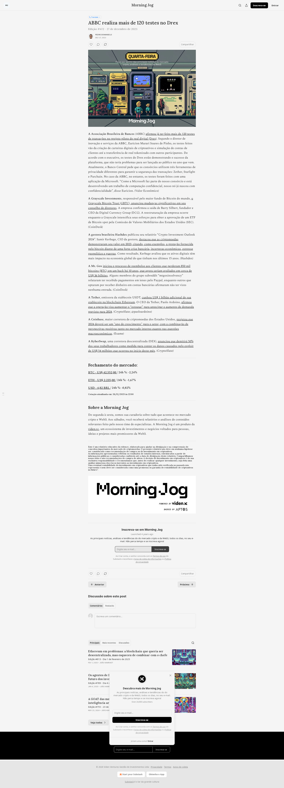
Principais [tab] (94, 642)
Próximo (184, 584)
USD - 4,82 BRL (99, 388)
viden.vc (93, 429)
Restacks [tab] (109, 605)
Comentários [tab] (96, 605)
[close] (170, 675)
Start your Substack (132, 774)
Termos (167, 766)
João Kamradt (106, 663)
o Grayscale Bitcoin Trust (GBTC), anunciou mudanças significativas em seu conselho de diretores (140, 203)
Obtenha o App (156, 774)
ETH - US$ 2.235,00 (102, 380)
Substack (129, 781)
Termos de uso (159, 726)
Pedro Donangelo (103, 35)
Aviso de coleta (180, 766)
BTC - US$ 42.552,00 (102, 372)
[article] (142, 658)
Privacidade (156, 766)
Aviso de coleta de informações (147, 729)
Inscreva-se (259, 5)
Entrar (275, 5)
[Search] (240, 5)
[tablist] (102, 606)
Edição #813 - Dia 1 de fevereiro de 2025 (109, 659)
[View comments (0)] (98, 44)
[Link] (84, 365)
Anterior (99, 584)
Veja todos (96, 722)
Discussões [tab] (124, 642)
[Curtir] (91, 44)
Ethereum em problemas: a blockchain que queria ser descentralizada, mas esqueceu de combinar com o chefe (127, 653)
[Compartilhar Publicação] (246, 5)
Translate (94, 17)
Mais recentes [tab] (109, 642)
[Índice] (3, 394)
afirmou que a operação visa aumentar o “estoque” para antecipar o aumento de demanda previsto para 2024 (141, 307)
